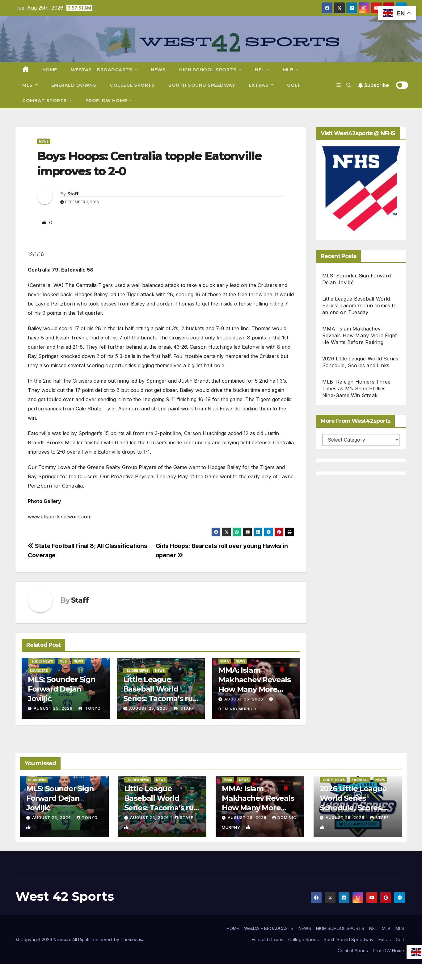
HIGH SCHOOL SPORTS (208, 70)
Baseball (360, 780)
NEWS (158, 70)
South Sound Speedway (201, 85)
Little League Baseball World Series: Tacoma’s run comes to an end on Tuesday (160, 698)
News (44, 141)
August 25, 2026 (53, 708)
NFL (260, 70)
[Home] (25, 69)
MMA (224, 661)
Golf (294, 85)
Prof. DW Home (107, 100)
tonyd (92, 708)
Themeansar (133, 939)
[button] (348, 85)
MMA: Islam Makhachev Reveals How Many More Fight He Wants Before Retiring (254, 689)
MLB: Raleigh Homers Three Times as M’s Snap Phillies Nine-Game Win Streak (356, 388)
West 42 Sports (64, 896)
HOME (49, 70)
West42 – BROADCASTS (102, 70)
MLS (28, 85)
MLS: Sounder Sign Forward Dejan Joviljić (61, 689)
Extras (259, 85)
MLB (289, 70)
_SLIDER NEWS (41, 661)
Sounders (39, 670)
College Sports (132, 85)
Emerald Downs (73, 85)
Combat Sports (45, 100)
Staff (73, 194)
